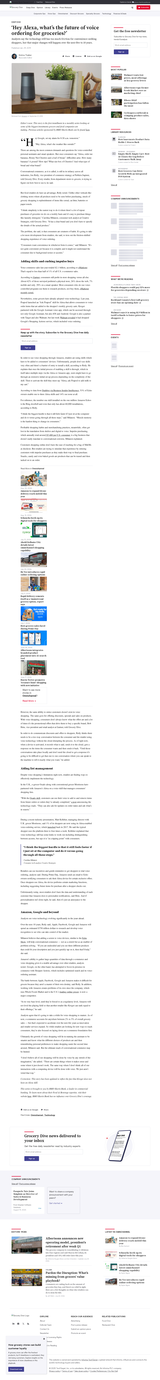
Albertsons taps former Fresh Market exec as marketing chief (136, 90)
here (88, 129)
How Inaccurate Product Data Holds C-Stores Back (133, 141)
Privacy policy (54, 1371)
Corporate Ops (39, 14)
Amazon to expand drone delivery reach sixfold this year (132, 1240)
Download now (16, 1369)
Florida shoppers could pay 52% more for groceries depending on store (130, 289)
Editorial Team (46, 1325)
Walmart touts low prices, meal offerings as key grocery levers (135, 78)
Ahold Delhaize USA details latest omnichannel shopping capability (133, 1267)
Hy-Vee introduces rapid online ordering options (131, 1281)
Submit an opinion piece (81, 1329)
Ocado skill (35, 798)
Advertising (75, 1321)
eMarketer (82, 267)
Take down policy (81, 1371)
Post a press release (127, 265)
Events (55, 7)
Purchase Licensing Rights (51, 1337)
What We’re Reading (48, 1345)
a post (73, 801)
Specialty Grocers (93, 14)
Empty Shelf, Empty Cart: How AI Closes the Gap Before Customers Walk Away (133, 156)
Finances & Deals (119, 14)
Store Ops (52, 14)
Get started (55, 1203)
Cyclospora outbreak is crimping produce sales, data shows (136, 115)
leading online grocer (69, 991)
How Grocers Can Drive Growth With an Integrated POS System (132, 174)
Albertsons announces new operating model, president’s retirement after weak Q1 (66, 1242)
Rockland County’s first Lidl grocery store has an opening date (130, 301)
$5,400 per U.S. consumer (58, 434)
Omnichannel (63, 14)
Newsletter (44, 1333)
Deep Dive (30, 7)
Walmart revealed (67, 317)
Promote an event (126, 366)
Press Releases (66, 7)
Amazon (24, 116)
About (42, 1321)
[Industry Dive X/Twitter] (23, 1323)
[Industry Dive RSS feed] (28, 1323)
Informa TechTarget (90, 1360)
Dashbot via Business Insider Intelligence (60, 390)
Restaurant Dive (50, 2)
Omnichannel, (37, 1115)
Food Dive (39, 2)
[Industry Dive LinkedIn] (13, 1323)
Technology (106, 14)
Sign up (28, 348)
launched (52, 827)
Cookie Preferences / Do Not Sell (104, 1371)
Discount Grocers (77, 14)
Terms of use (67, 1371)
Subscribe (145, 7)
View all (114, 185)
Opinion (40, 7)
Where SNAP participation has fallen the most (136, 103)
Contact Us (44, 1329)
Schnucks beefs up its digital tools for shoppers (132, 1254)
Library (47, 7)
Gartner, (36, 277)
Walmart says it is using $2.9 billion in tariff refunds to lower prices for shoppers (130, 315)
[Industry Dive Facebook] (18, 1323)
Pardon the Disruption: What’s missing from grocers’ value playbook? (67, 1277)
